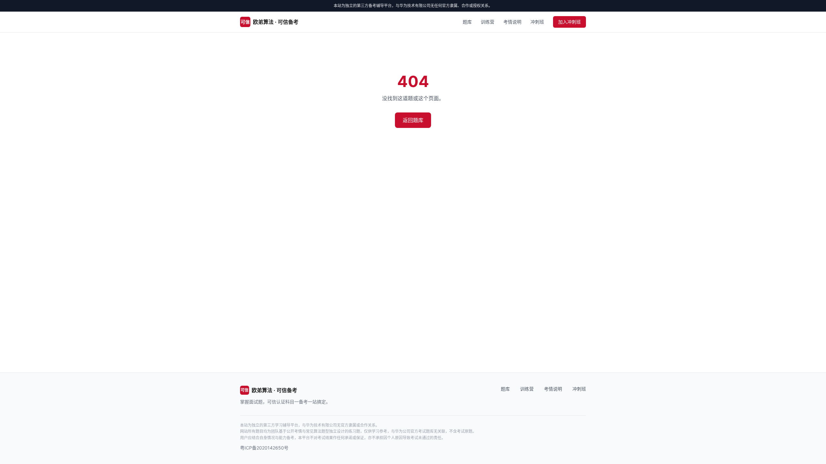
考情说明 (512, 21)
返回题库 (413, 120)
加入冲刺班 (569, 21)
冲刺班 (537, 21)
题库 (467, 21)
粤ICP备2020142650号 (264, 447)
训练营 (487, 21)
